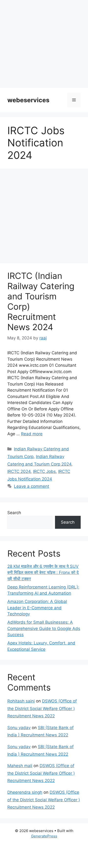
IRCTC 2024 (19, 471)
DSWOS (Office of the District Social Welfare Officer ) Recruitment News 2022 (42, 708)
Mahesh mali (19, 765)
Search (14, 512)
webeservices (28, 100)
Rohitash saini (21, 701)
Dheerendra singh (24, 792)
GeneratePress (44, 836)
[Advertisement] (44, 44)
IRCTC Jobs (44, 471)
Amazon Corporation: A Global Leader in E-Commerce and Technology (37, 607)
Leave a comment (31, 486)
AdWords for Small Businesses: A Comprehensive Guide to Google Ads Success (43, 628)
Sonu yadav (19, 727)
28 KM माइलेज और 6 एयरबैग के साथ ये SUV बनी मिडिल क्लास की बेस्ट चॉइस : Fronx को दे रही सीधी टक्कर (43, 572)
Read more (32, 433)
